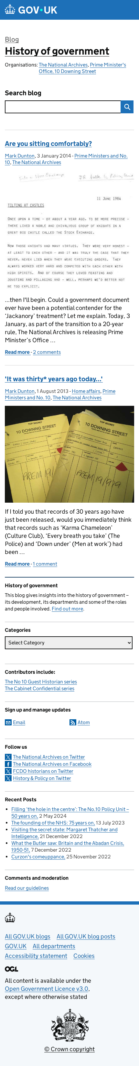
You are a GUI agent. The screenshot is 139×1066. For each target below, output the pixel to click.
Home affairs (86, 391)
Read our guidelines (27, 888)
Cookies (84, 955)
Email (19, 722)
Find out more (67, 609)
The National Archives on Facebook (52, 764)
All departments (54, 946)
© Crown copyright (69, 1049)
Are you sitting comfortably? (48, 143)
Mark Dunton (20, 156)
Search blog (23, 93)
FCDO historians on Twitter (43, 771)
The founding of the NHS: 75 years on (52, 823)
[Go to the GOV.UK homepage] (31, 10)
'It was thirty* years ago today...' (54, 379)
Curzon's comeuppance (37, 857)
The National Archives (63, 65)
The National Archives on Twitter (49, 757)
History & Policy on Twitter (42, 778)
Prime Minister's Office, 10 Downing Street (82, 68)
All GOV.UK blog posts (86, 936)
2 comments (47, 352)
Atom (84, 722)
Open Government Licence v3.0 (46, 988)
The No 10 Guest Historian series (41, 682)
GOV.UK (16, 946)
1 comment (45, 564)
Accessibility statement (36, 955)
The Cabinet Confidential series (39, 688)
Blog (12, 39)
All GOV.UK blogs (27, 936)
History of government (57, 51)
